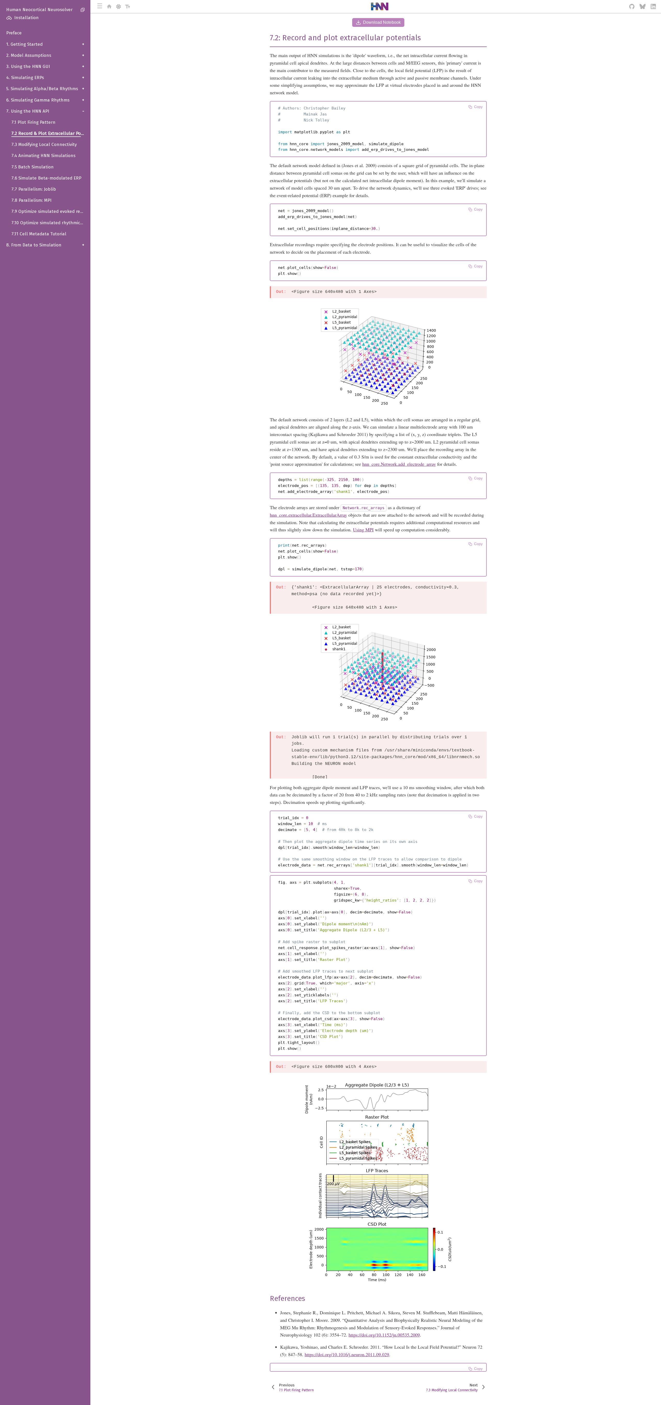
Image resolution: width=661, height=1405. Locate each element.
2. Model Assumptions (45, 55)
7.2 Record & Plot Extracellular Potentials (50, 133)
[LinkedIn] (653, 6)
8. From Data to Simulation (45, 245)
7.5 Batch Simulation (32, 167)
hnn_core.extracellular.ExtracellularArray (308, 515)
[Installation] (7, 17)
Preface (14, 33)
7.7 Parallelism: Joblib (33, 189)
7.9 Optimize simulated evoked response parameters (50, 211)
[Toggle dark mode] (118, 6)
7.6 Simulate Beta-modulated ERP (46, 178)
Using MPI (363, 529)
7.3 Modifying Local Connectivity (44, 144)
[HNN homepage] (109, 6)
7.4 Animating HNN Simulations (43, 155)
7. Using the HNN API (45, 111)
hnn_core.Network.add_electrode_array (399, 464)
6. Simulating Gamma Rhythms (45, 100)
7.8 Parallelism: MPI (31, 200)
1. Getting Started (45, 44)
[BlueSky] (643, 6)
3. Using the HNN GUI (45, 66)
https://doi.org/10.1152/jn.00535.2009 (384, 1335)
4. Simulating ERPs (45, 77)
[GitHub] (632, 6)
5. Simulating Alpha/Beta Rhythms (45, 88)
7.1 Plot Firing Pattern (33, 122)
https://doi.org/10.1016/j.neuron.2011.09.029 (347, 1354)
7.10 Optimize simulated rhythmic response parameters (50, 223)
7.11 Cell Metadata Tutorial (38, 234)
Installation (26, 17)
